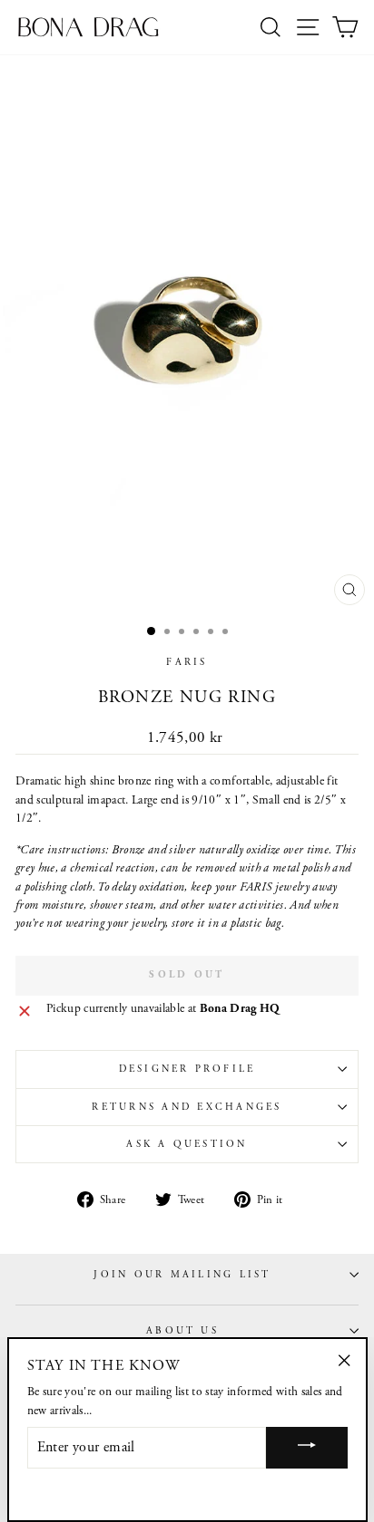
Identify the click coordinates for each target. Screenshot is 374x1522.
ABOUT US (182, 1331)
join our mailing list (182, 1274)
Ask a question (186, 1144)
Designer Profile (187, 1069)
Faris (186, 662)
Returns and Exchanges (186, 1107)
